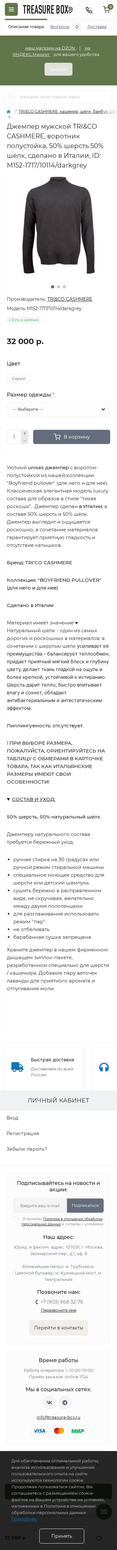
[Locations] (69, 9)
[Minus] (24, 440)
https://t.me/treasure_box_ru (65, 1402)
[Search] (12, 96)
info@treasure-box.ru (58, 1417)
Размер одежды (30, 394)
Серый (18, 378)
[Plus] (24, 433)
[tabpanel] (58, 224)
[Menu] (11, 9)
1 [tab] (52, 286)
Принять (61, 1536)
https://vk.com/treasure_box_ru (49, 1402)
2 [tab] (58, 286)
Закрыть (58, 69)
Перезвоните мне (58, 1310)
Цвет (13, 363)
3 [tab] (64, 286)
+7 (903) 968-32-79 (62, 1302)
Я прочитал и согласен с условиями (62, 1221)
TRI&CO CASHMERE (69, 299)
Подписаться (85, 1205)
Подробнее (24, 1519)
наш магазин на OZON (50, 47)
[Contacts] (88, 9)
